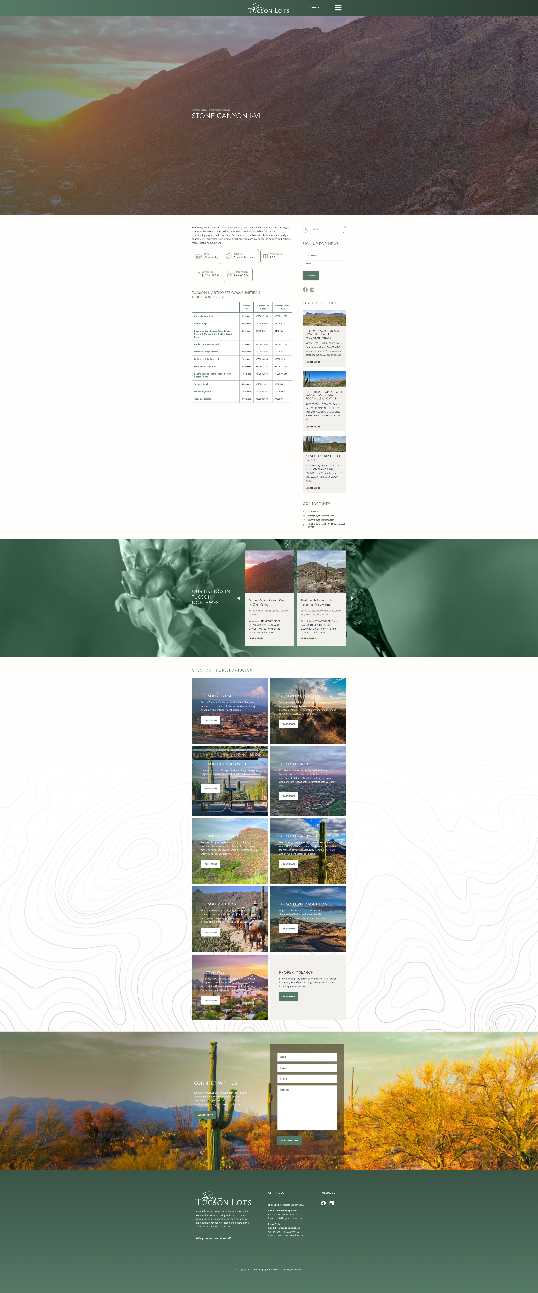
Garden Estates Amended (206, 344)
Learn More (210, 720)
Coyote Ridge (200, 323)
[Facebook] (305, 289)
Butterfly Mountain (203, 316)
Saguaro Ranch (201, 384)
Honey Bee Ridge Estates (206, 351)
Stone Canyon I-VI (203, 391)
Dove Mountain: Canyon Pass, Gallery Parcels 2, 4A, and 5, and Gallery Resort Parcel (213, 334)
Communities (199, 109)
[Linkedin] (312, 289)
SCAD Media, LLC (275, 1269)
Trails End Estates (202, 399)
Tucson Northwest (220, 109)
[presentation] (238, 598)
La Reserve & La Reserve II (207, 359)
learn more (313, 362)
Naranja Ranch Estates (205, 366)
